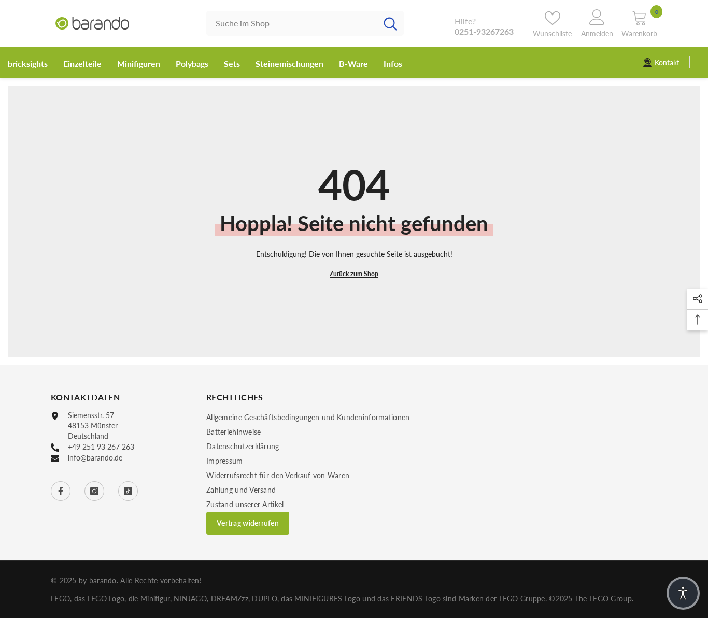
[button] (683, 593)
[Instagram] (94, 491)
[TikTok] (128, 491)
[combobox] (291, 23)
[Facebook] (60, 491)
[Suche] (305, 23)
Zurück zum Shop (354, 274)
